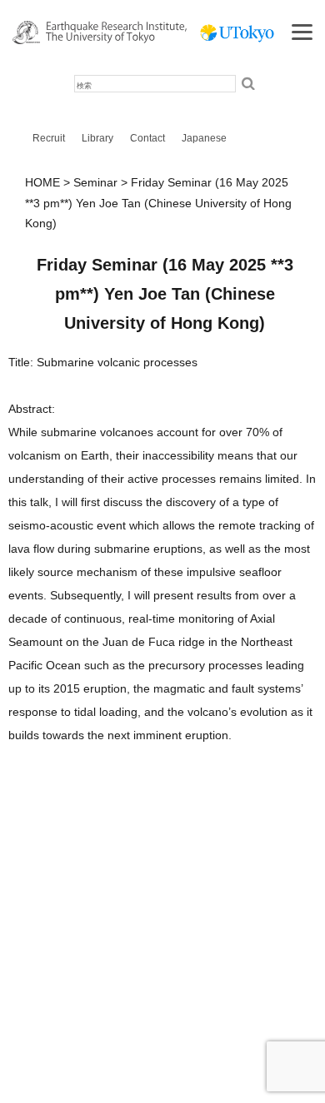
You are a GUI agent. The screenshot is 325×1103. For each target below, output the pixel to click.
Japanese (204, 138)
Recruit (48, 138)
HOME (42, 182)
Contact (147, 138)
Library (97, 138)
